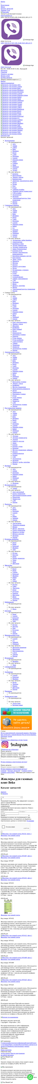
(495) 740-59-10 (6, 43)
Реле (13, 186)
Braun (14, 544)
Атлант (14, 170)
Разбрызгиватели (18, 453)
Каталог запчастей (7, 8)
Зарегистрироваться (7, 83)
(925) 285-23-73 (27, 43)
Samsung (15, 230)
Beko (14, 149)
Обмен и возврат (13, 1044)
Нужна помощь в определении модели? (14, 762)
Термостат (15, 347)
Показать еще (5, 135)
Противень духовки (19, 334)
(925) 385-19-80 (16, 43)
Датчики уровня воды (19, 247)
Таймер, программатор (20, 278)
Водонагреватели (10, 485)
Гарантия (4, 72)
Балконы (15, 174)
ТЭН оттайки (16, 193)
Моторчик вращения (19, 647)
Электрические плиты (12, 352)
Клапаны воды (17, 251)
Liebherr (15, 163)
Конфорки (15, 327)
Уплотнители (16, 195)
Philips (14, 516)
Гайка (14, 586)
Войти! (3, 81)
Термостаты (16, 499)
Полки (14, 184)
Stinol (14, 165)
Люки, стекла (16, 259)
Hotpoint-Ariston (17, 160)
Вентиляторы (16, 175)
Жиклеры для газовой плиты (10, 835)
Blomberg (15, 151)
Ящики (14, 202)
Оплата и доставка (7, 74)
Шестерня (15, 563)
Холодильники (10, 140)
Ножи (14, 556)
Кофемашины (9, 602)
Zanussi (14, 168)
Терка (14, 560)
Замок (14, 443)
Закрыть (3, 792)
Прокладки (16, 497)
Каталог (21, 1044)
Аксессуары (16, 703)
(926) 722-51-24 (6, 67)
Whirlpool (15, 167)
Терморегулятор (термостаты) (22, 191)
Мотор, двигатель (18, 528)
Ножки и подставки (19, 266)
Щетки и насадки (18, 534)
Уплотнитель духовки (19, 348)
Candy (14, 154)
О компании (5, 1043)
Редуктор (15, 591)
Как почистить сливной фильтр (11, 734)
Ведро (14, 682)
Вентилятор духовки (19, 382)
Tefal (14, 549)
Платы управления (18, 493)
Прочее (14, 203)
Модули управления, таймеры (22, 450)
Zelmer (14, 581)
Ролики (14, 455)
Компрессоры (17, 179)
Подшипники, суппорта (20, 270)
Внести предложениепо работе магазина (13, 1054)
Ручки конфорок (17, 340)
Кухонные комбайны (12, 539)
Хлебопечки (9, 672)
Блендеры (8, 611)
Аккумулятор (16, 523)
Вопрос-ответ (5, 76)
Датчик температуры (19, 245)
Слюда (14, 653)
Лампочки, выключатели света (22, 181)
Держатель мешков (18, 525)
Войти (3, 1)
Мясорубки (8, 565)
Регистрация (5, 5)
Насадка (15, 626)
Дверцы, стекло (17, 324)
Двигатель (15, 588)
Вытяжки (8, 465)
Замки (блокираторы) (19, 249)
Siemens (15, 231)
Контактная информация (17, 1043)
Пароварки (8, 691)
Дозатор (15, 439)
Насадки (15, 555)
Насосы (15, 264)
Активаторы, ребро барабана (22, 240)
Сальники (15, 275)
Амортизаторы (17, 242)
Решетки (15, 336)
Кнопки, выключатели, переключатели (20, 253)
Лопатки (15, 684)
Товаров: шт (5, 10)
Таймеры (15, 399)
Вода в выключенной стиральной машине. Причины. (18, 733)
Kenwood (15, 546)
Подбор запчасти (6, 77)
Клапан (14, 445)
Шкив (14, 284)
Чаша (14, 562)
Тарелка (15, 654)
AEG (14, 144)
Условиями (30, 821)
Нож (13, 628)
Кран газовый (17, 329)
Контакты (4, 70)
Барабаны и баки (18, 244)
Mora (14, 315)
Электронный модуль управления (23, 289)
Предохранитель (17, 651)
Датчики (15, 436)
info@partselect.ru (6, 15)
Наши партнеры (6, 1050)
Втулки (14, 553)
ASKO (14, 147)
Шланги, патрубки (18, 285)
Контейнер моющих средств (21, 256)
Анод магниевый (18, 492)
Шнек (14, 597)
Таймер (14, 343)
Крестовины (16, 257)
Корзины (15, 448)
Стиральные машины (12, 205)
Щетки (14, 287)
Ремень (14, 271)
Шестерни (15, 595)
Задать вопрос (5, 1053)
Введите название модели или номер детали (15, 756)
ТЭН (14, 280)
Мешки (14, 527)
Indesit (14, 161)
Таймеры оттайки (18, 189)
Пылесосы (8, 504)
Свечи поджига (17, 341)
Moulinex (15, 548)
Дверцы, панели (17, 177)
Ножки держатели (18, 558)
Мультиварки (9, 658)
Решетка (15, 593)
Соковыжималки (10, 667)
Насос (14, 609)
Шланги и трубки (18, 532)
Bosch (14, 153)
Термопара (16, 345)
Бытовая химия (17, 705)
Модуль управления (19, 387)
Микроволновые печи (12, 635)
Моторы (15, 263)
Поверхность (16, 392)
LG (13, 228)
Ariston (14, 146)
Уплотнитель (16, 459)
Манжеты (15, 261)
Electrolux (15, 156)
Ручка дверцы (17, 338)
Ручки (14, 188)
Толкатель (15, 598)
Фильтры (15, 196)
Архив (10, 736)
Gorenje (14, 158)
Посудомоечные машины (13, 408)
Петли (14, 182)
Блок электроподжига (19, 322)
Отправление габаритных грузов (12, 740)
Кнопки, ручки (17, 446)
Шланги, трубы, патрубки (21, 462)
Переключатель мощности (21, 389)
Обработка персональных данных (18, 1046)
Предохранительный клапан (21, 495)
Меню (3, 7)
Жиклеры (15, 326)
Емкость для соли (18, 441)
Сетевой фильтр (17, 277)
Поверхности (16, 333)
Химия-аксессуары (11, 696)
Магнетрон (16, 649)
